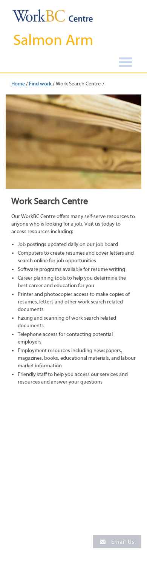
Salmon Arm (53, 40)
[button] (117, 541)
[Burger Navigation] (125, 63)
